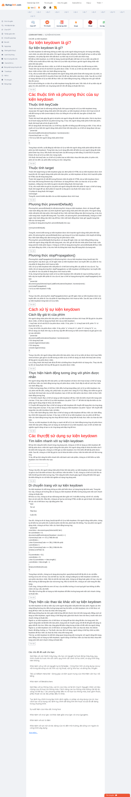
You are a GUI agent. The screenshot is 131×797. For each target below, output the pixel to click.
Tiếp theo (33, 511)
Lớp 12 (32, 16)
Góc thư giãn (62, 3)
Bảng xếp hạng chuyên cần (13, 67)
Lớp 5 (66, 12)
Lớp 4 (57, 12)
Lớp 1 (30, 12)
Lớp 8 (94, 12)
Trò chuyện (48, 3)
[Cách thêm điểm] (35, 8)
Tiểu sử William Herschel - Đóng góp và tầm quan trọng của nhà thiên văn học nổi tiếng (65, 675)
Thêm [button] (99, 3)
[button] (56, 8)
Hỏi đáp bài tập (10, 25)
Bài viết (6, 42)
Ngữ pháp (7, 46)
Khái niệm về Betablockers (41, 681)
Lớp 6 (75, 12)
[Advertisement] (117, 50)
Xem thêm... (33, 733)
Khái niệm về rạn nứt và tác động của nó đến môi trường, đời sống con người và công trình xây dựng (64, 727)
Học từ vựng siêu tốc (10, 59)
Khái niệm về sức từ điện (40, 720)
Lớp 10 (112, 12)
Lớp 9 (103, 12)
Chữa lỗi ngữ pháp (10, 38)
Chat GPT (7, 29)
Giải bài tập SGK (33, 3)
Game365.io (76, 3)
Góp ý (88, 3)
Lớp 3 (48, 12)
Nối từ (6, 75)
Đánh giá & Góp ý (10, 50)
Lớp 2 (39, 12)
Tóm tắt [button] (32, 89)
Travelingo (8, 71)
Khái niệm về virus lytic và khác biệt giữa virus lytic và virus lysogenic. (59, 715)
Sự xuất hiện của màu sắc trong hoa (45, 709)
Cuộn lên (33, 515)
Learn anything (35, 35)
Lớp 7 (85, 12)
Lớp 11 (122, 12)
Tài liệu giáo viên (9, 34)
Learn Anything (9, 55)
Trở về (32, 507)
